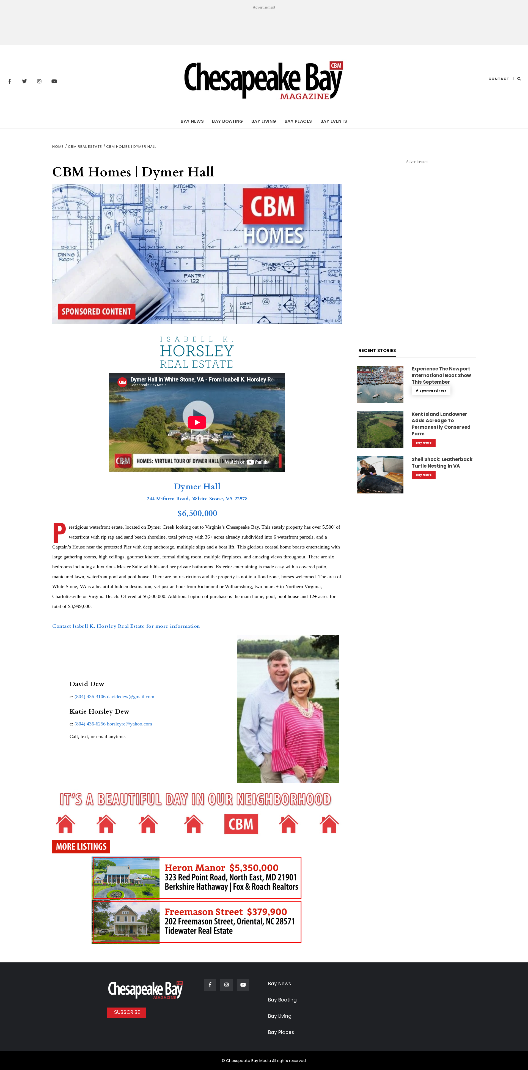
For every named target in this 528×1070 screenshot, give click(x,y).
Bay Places (298, 121)
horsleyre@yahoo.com (129, 724)
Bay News (192, 121)
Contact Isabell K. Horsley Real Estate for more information (126, 626)
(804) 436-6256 (90, 724)
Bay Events (333, 121)
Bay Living (263, 121)
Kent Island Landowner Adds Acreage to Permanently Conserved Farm (441, 424)
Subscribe (127, 1012)
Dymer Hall (197, 486)
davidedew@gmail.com (130, 696)
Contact (498, 78)
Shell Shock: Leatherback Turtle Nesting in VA (442, 462)
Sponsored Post (433, 391)
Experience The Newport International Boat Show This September (441, 375)
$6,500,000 (197, 513)
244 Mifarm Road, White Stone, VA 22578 (197, 498)
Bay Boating (227, 121)
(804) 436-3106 (90, 696)
